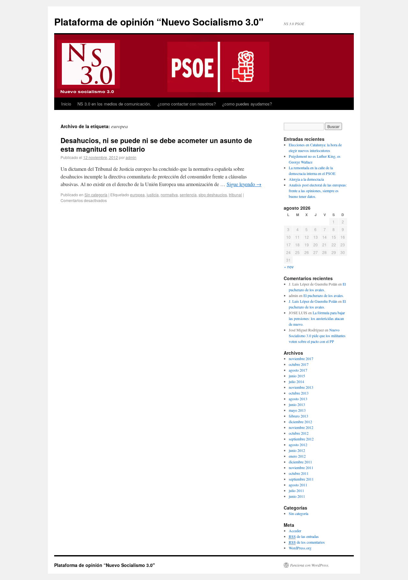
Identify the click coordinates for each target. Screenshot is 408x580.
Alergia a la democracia (306, 179)
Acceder (295, 530)
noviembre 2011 (301, 467)
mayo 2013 (297, 410)
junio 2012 (297, 450)
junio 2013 (297, 404)
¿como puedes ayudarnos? (247, 104)
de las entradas (304, 536)
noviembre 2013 (301, 387)
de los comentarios (307, 542)
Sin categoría (95, 194)
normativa (169, 194)
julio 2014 (296, 381)
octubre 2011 (299, 473)
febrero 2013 (298, 415)
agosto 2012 (298, 444)
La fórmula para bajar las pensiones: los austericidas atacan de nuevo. (317, 318)
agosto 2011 (298, 484)
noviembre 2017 (301, 358)
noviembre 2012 (301, 427)
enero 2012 (297, 456)
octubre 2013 (299, 392)
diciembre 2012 (300, 421)
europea (137, 194)
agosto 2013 (298, 398)
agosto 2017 (298, 370)
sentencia (188, 194)
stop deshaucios (213, 194)
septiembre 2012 (301, 438)
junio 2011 (297, 496)
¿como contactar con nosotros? (186, 104)
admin (131, 157)
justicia (153, 194)
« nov (289, 266)
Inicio (66, 104)
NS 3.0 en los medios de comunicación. (114, 104)
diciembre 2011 (300, 461)
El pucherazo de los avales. (323, 295)
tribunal (235, 194)
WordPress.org (300, 547)
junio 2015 (297, 375)
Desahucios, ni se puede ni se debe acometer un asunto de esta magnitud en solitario (156, 144)
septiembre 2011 (301, 479)
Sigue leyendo (244, 184)
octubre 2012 (299, 433)
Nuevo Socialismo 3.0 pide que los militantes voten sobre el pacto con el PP (317, 335)
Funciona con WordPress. (309, 565)
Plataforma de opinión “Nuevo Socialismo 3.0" (158, 21)
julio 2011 (296, 490)
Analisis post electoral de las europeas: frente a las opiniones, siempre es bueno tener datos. (318, 190)
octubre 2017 (299, 364)
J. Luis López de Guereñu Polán (313, 301)
